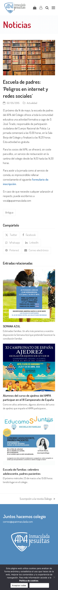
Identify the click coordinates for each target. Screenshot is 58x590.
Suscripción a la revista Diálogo (36, 499)
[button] (53, 7)
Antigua (9, 212)
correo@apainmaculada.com (18, 521)
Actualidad (32, 103)
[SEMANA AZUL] (29, 295)
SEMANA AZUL (11, 326)
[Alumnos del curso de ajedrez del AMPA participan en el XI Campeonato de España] (29, 367)
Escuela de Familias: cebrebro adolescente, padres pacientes (22, 472)
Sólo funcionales (39, 585)
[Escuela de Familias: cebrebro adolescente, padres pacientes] (29, 439)
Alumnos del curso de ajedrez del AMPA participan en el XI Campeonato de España (28, 398)
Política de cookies (28, 580)
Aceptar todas (19, 585)
